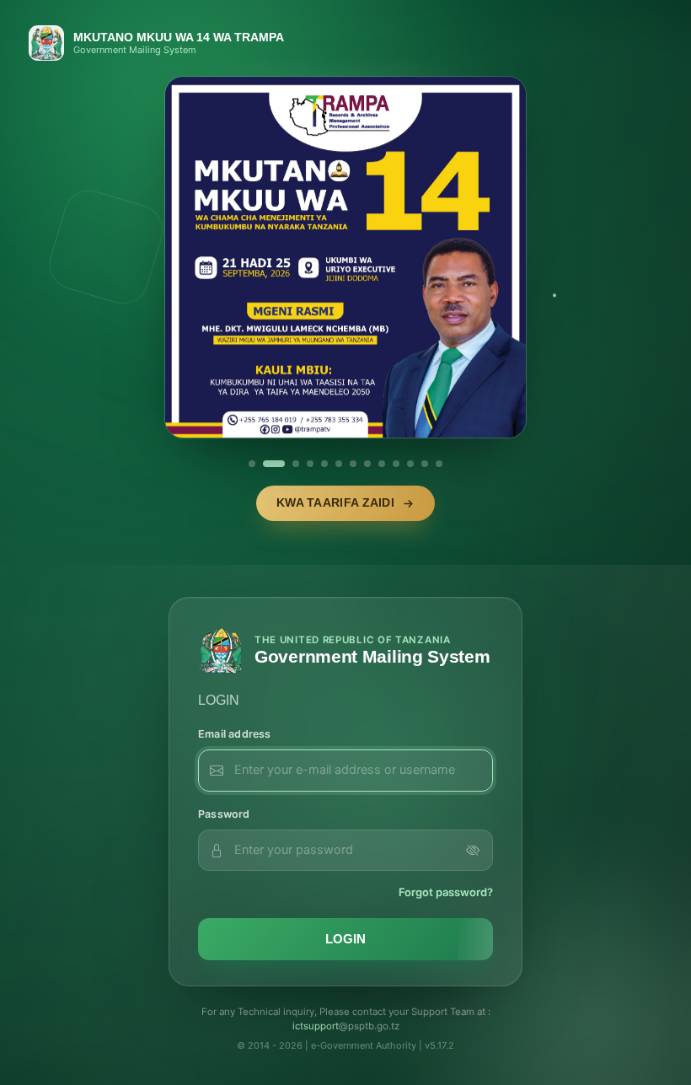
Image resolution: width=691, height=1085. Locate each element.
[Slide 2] (274, 463)
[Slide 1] (252, 463)
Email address (234, 734)
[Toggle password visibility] (472, 850)
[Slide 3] (295, 463)
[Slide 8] (367, 463)
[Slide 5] (324, 463)
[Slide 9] (381, 463)
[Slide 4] (310, 463)
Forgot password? (446, 892)
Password (224, 814)
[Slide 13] (439, 463)
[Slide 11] (410, 463)
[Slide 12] (424, 463)
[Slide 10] (396, 463)
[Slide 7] (353, 463)
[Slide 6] (338, 463)
